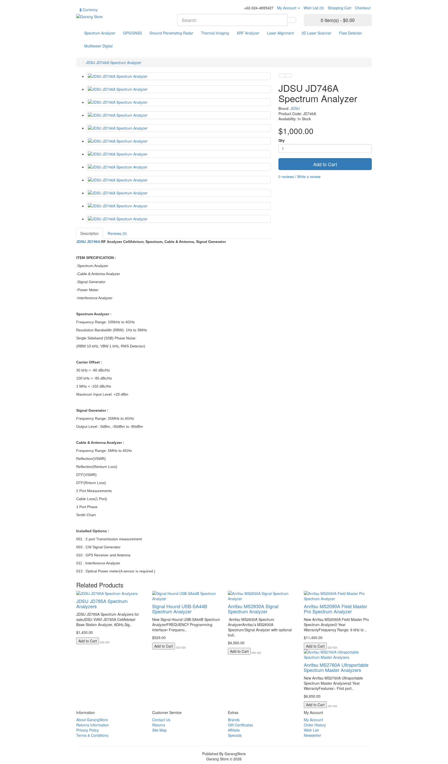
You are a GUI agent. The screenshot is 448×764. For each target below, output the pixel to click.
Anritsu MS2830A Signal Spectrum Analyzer (253, 609)
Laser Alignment (280, 33)
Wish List (311, 730)
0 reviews (286, 176)
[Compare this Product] (288, 75)
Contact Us (161, 719)
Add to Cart (325, 164)
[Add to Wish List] (281, 75)
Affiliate (234, 730)
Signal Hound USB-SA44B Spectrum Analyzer (179, 609)
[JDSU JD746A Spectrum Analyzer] (179, 76)
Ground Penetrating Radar (171, 33)
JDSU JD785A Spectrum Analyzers (102, 603)
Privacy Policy (87, 730)
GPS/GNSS (132, 33)
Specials (235, 735)
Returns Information (92, 724)
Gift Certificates (240, 724)
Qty (281, 140)
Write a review (308, 176)
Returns (158, 724)
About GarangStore (92, 719)
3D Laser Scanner (316, 33)
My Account (313, 719)
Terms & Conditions (92, 735)
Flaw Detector (350, 33)
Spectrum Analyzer (99, 33)
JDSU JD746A (88, 242)
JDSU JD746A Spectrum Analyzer (113, 62)
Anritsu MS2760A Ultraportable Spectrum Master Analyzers (336, 667)
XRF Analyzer (248, 33)
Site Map (159, 730)
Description (89, 233)
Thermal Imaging (215, 33)
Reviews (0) (117, 233)
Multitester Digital (98, 45)
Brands (234, 719)
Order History (315, 724)
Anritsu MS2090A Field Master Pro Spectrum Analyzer (335, 609)
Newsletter (312, 735)
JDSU (295, 108)
